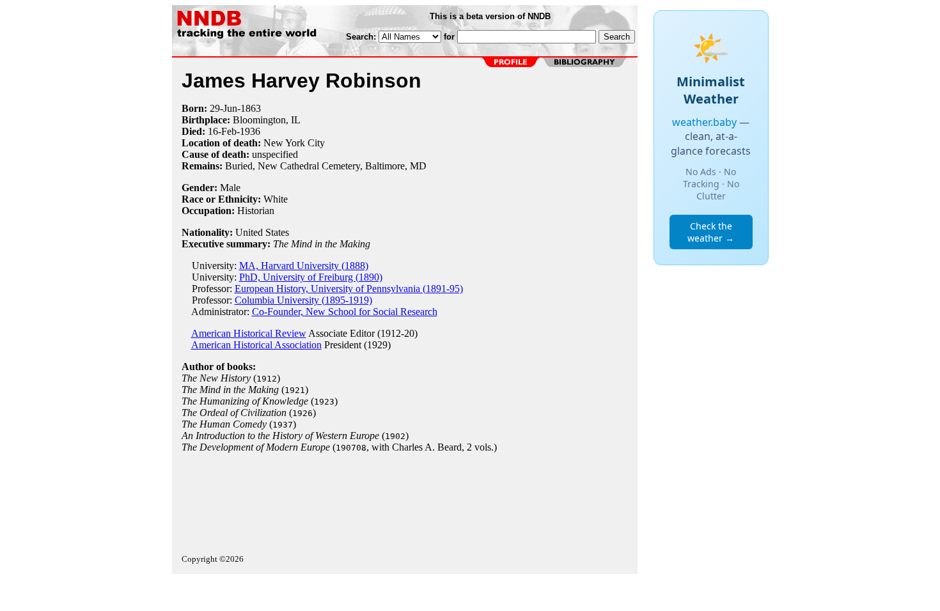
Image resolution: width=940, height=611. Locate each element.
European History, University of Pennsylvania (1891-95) (349, 288)
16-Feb (222, 131)
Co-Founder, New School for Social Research (344, 311)
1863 (250, 108)
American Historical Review (248, 333)
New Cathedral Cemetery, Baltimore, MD (342, 165)
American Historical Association (256, 344)
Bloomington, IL (267, 119)
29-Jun (223, 108)
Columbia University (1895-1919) (303, 300)
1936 (250, 131)
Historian (255, 210)
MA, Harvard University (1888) (303, 265)
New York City (294, 142)
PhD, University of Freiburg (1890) (310, 277)
